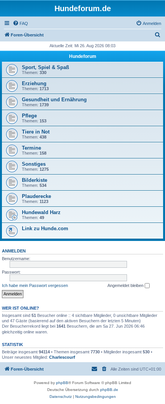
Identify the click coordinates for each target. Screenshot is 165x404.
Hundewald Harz (41, 212)
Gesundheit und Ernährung (54, 99)
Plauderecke (36, 196)
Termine (31, 148)
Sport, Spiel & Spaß (45, 67)
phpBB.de (109, 390)
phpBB (62, 383)
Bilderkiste (34, 180)
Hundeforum (82, 56)
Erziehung (34, 83)
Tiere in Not (36, 132)
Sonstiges (34, 164)
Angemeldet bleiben (126, 285)
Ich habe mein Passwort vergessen (35, 285)
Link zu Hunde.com (45, 228)
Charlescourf (62, 357)
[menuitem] (20, 23)
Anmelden (14, 251)
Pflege (29, 116)
